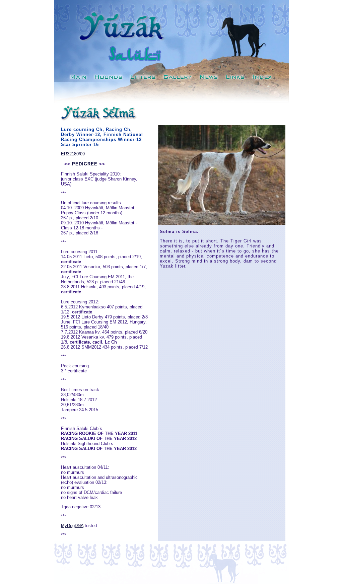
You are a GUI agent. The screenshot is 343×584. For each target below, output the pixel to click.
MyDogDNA (72, 525)
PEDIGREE (84, 163)
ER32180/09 (73, 153)
